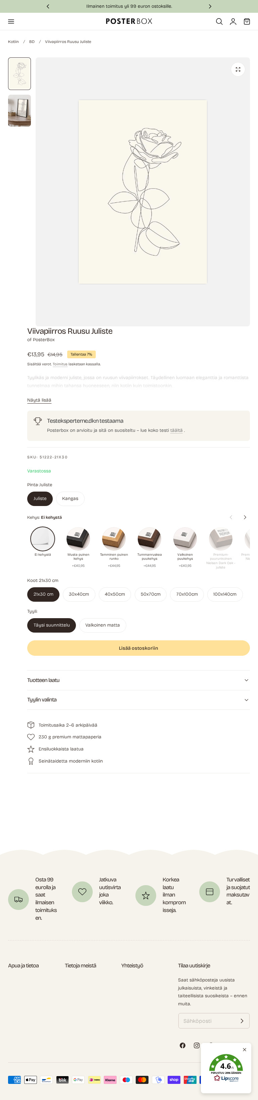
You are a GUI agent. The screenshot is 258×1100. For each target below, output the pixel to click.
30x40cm (79, 594)
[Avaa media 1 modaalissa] (238, 69)
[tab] (19, 73)
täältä (176, 430)
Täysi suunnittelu (52, 625)
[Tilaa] (242, 1021)
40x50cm (115, 594)
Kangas (70, 498)
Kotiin (13, 41)
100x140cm (224, 594)
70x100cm (187, 594)
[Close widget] (245, 1050)
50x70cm (151, 594)
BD (32, 41)
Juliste (40, 498)
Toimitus (60, 364)
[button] (11, 21)
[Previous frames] (231, 517)
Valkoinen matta (102, 625)
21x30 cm (43, 594)
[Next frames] (245, 517)
